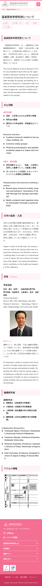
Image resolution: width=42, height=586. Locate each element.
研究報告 (6, 548)
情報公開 (7, 577)
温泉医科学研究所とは (11, 543)
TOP (3, 9)
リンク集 (15, 577)
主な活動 (5, 23)
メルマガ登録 (11, 537)
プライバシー (33, 577)
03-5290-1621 (10, 528)
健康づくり (7, 554)
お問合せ (10, 533)
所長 (27, 23)
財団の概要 (23, 577)
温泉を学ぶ (7, 559)
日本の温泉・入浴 (16, 23)
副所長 (35, 23)
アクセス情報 (6, 27)
